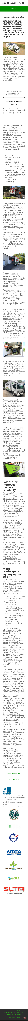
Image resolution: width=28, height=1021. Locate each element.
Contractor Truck (7, 1012)
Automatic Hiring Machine (13, 1017)
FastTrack (16, 1012)
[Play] (6, 94)
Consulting (18, 1014)
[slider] (21, 94)
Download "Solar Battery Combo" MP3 (14, 103)
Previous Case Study (14, 774)
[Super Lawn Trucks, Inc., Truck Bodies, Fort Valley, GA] (7, 794)
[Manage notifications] (24, 1018)
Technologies (13, 1016)
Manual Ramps (9, 1014)
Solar (22, 1012)
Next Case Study (14, 779)
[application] (14, 94)
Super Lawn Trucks (10, 1010)
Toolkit (19, 1010)
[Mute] (18, 94)
